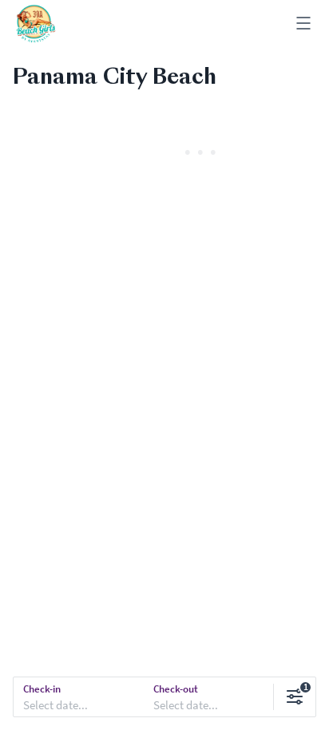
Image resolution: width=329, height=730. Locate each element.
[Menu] (303, 24)
